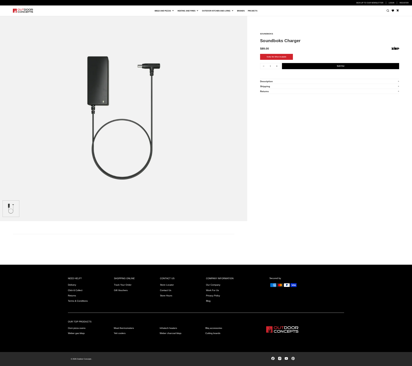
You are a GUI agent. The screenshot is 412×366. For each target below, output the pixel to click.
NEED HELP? (75, 278)
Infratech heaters (168, 328)
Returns (264, 91)
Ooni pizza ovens (76, 328)
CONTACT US (167, 278)
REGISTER (404, 3)
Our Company (213, 285)
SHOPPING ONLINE (124, 278)
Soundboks (266, 34)
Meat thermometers (124, 328)
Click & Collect (75, 290)
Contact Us (165, 290)
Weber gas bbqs (76, 333)
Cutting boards (212, 333)
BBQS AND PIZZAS (163, 11)
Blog (208, 301)
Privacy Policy (213, 295)
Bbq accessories (213, 328)
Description (266, 81)
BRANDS (241, 11)
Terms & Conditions (78, 301)
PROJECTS (252, 11)
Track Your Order (122, 285)
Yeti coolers (120, 333)
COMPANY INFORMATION (220, 278)
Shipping (265, 86)
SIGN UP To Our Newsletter (369, 3)
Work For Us (212, 290)
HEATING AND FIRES (189, 11)
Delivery (72, 285)
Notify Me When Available (276, 57)
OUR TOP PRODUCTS (79, 321)
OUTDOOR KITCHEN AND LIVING (217, 11)
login (391, 3)
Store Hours (166, 295)
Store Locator (167, 285)
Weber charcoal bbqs (170, 333)
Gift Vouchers (121, 290)
